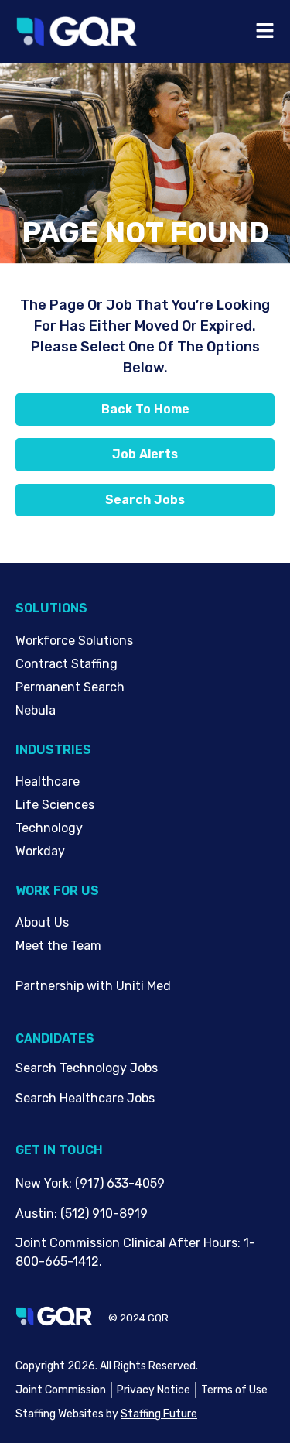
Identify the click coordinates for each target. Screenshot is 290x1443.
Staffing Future (159, 1414)
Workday (40, 851)
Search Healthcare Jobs (85, 1098)
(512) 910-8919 (104, 1213)
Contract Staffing (66, 663)
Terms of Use (234, 1390)
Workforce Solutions (74, 640)
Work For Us (57, 890)
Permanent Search (70, 687)
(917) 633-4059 (120, 1183)
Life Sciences (54, 804)
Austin (34, 1213)
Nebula (35, 710)
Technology (49, 828)
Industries (53, 749)
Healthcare (47, 781)
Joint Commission (60, 1390)
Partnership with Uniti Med (93, 986)
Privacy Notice (153, 1390)
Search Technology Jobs (86, 1068)
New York (42, 1183)
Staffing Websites (59, 1414)
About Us (42, 922)
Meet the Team (58, 945)
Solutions (51, 608)
